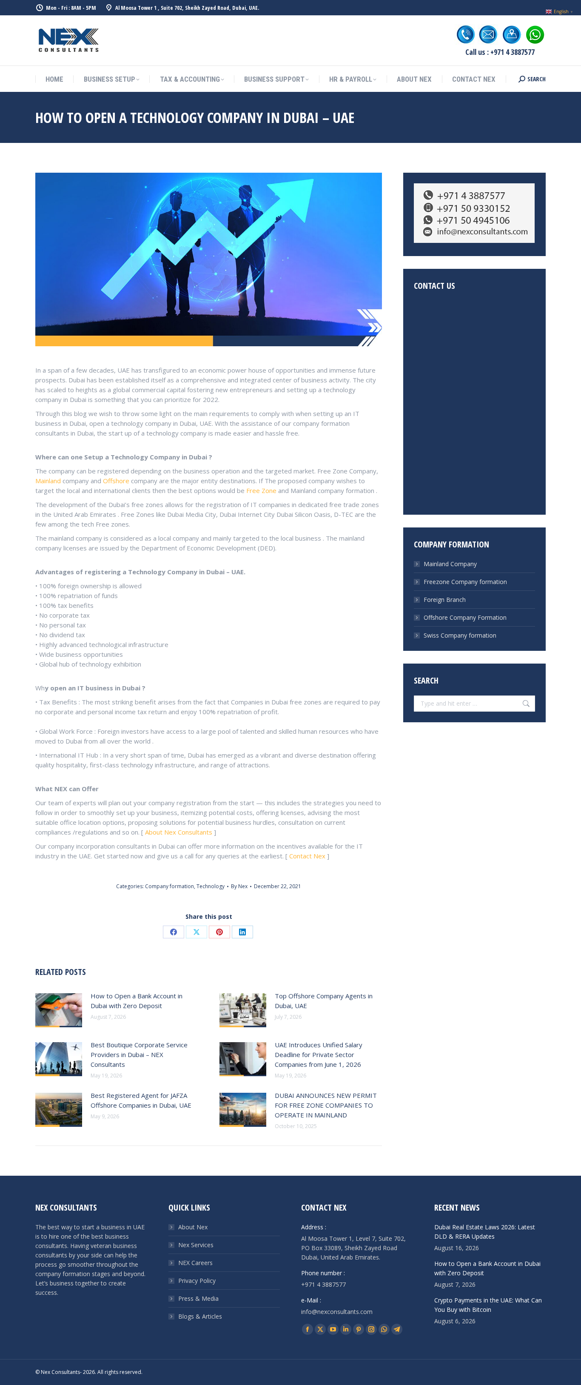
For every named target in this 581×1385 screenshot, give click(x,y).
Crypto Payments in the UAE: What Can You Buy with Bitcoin (488, 1305)
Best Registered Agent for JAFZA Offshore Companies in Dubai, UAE (141, 1100)
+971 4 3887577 (323, 1284)
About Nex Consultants (178, 832)
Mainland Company (450, 564)
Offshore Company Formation (465, 617)
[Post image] (58, 1010)
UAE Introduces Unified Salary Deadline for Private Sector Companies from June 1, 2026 (318, 1054)
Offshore (116, 480)
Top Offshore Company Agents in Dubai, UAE (324, 1001)
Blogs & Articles (200, 1316)
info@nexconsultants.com (337, 1312)
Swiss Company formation (460, 635)
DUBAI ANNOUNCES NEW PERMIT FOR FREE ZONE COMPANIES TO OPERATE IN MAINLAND (326, 1105)
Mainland (48, 480)
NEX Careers (195, 1263)
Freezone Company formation (465, 582)
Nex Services (196, 1245)
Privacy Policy (197, 1281)
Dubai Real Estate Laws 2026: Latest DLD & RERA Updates (484, 1231)
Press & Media (198, 1298)
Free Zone (261, 490)
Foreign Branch (445, 600)
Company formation (169, 886)
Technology (211, 886)
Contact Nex (308, 856)
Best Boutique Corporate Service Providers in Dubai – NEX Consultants (139, 1054)
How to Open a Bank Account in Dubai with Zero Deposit (136, 1001)
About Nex (193, 1227)
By (239, 886)
